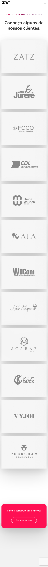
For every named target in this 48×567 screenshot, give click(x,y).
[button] (45, 3)
